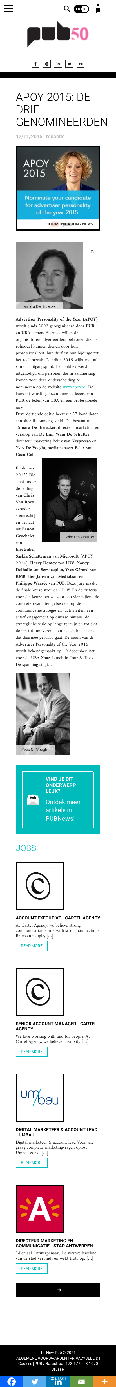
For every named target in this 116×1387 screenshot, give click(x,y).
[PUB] (58, 37)
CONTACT (58, 1379)
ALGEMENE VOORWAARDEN (41, 1358)
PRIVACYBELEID (84, 1358)
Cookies (25, 1364)
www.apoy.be (74, 387)
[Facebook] (35, 64)
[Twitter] (69, 64)
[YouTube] (80, 64)
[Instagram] (47, 64)
